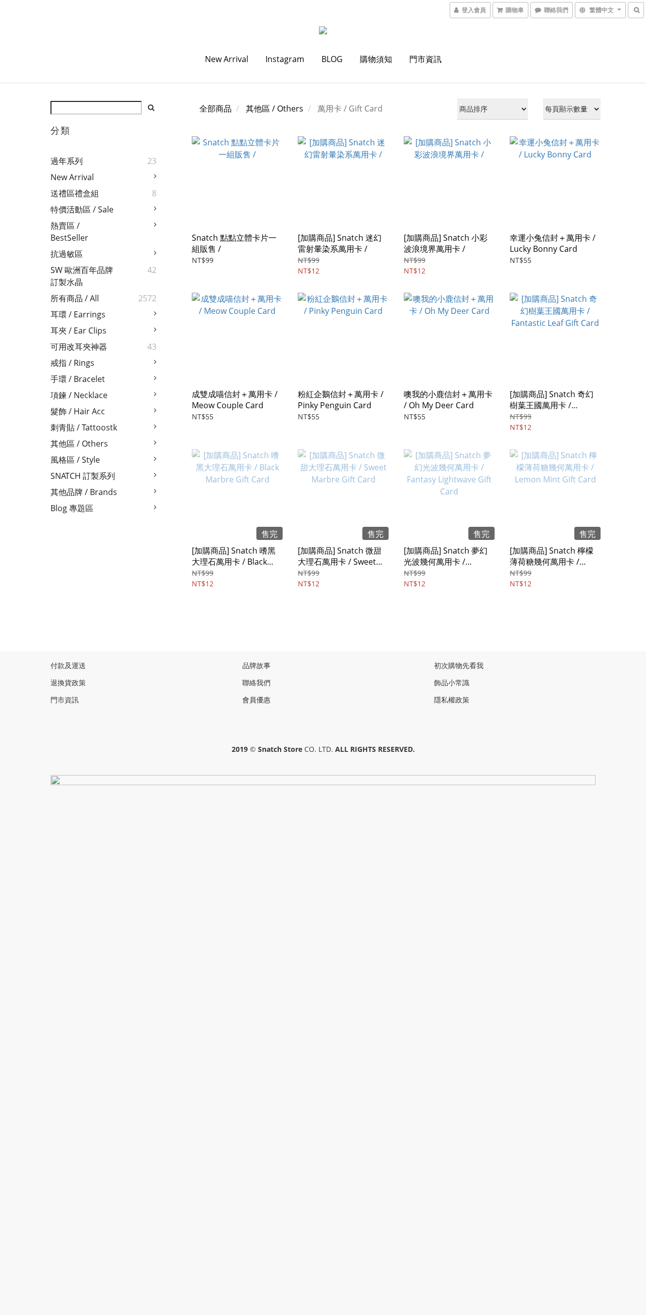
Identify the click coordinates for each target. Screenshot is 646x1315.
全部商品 (215, 108)
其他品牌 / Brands (83, 492)
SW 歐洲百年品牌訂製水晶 (81, 276)
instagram (284, 59)
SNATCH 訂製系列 (82, 475)
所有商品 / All (74, 298)
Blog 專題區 (71, 508)
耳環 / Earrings (77, 314)
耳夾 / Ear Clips (78, 330)
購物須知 (376, 59)
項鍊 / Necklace (78, 395)
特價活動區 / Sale (82, 209)
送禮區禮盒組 (74, 193)
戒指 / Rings (72, 362)
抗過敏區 (66, 253)
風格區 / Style (75, 459)
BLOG (332, 59)
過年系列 (66, 161)
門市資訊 (425, 59)
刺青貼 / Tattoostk (83, 427)
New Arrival (226, 59)
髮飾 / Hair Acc (77, 411)
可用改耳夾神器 (78, 346)
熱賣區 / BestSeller (69, 231)
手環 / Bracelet (77, 379)
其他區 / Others (79, 443)
